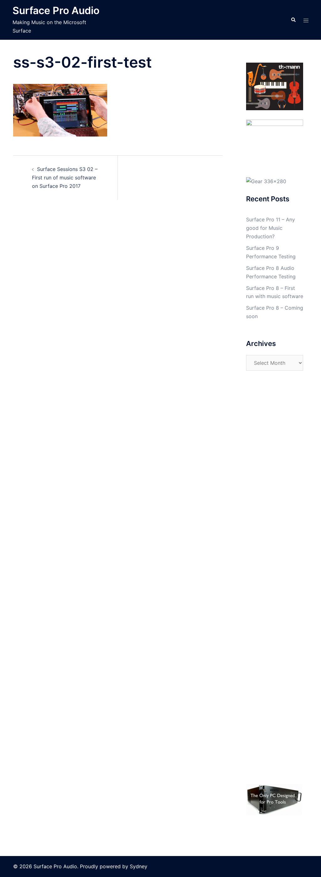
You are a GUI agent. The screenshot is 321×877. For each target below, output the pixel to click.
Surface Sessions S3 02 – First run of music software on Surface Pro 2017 (64, 177)
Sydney (138, 866)
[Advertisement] (274, 483)
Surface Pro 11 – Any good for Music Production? (270, 228)
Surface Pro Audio (56, 10)
